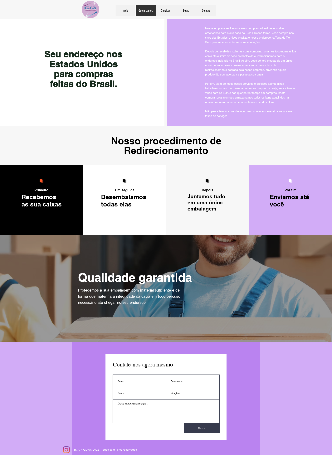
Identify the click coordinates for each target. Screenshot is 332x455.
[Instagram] (66, 449)
